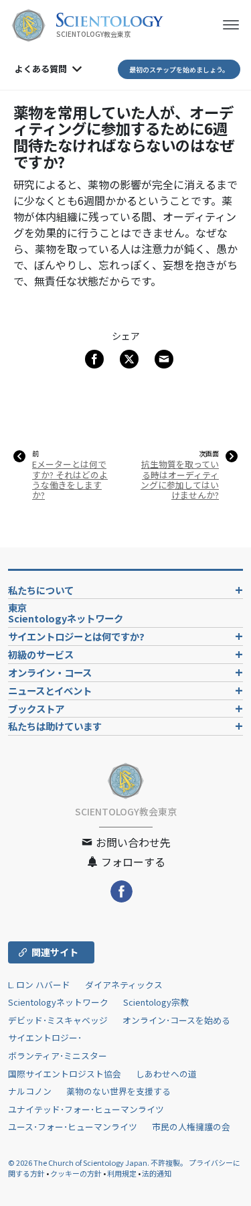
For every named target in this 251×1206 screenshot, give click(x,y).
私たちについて (41, 590)
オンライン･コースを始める (176, 1020)
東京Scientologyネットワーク (70, 612)
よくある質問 (41, 68)
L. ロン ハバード (39, 984)
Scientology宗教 (156, 1002)
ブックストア (36, 708)
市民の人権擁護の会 (191, 1126)
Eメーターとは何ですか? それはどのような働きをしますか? (70, 479)
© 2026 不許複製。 (98, 1162)
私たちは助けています (55, 726)
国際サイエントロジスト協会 (64, 1073)
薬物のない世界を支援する (118, 1091)
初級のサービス (41, 654)
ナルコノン (30, 1091)
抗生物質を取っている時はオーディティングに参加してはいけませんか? (180, 479)
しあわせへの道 (166, 1073)
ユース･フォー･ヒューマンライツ (72, 1126)
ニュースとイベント (50, 690)
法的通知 (156, 1173)
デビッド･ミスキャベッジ (58, 1020)
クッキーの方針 (76, 1173)
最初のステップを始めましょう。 (179, 69)
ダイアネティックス (124, 984)
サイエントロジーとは (76, 636)
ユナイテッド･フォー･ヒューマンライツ (86, 1109)
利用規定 (122, 1173)
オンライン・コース (50, 672)
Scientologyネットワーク (58, 1002)
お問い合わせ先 (132, 842)
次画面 (209, 453)
